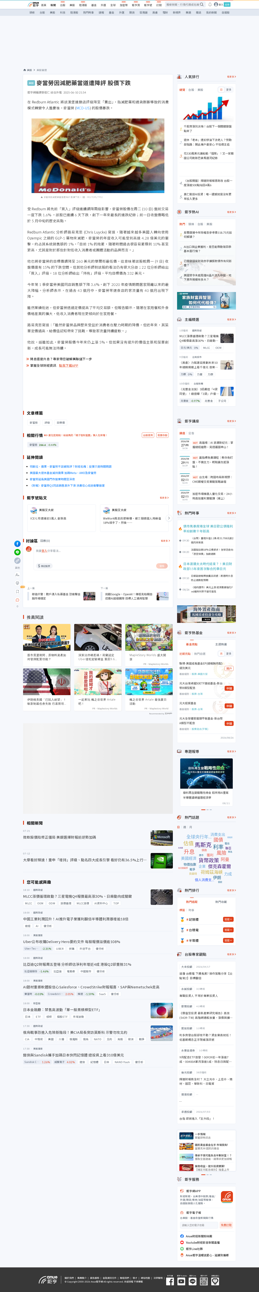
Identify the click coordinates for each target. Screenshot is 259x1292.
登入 (221, 4)
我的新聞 (211, 12)
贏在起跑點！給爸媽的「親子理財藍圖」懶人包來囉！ (78, 435)
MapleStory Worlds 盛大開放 (148, 657)
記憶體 (194, 919)
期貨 (132, 12)
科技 (62, 12)
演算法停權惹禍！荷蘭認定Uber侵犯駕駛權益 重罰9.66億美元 (97, 657)
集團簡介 (82, 1278)
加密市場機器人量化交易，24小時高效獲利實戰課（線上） (212, 496)
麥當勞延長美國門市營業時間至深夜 (52, 479)
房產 (155, 12)
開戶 (229, 668)
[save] (17, 591)
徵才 (135, 1278)
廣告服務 (94, 1278)
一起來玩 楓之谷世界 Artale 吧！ (97, 702)
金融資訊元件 (109, 1278)
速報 (101, 12)
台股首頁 (148, 435)
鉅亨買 (136, 5)
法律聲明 (158, 1278)
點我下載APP (68, 365)
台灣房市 (197, 357)
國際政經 (197, 330)
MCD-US (83, 107)
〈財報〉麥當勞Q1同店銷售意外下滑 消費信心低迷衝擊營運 (67, 485)
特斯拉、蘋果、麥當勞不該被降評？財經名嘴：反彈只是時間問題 (71, 466)
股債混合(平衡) (200, 729)
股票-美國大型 (200, 674)
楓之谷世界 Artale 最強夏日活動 (148, 702)
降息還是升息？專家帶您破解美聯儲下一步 (61, 359)
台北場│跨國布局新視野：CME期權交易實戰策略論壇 (212, 479)
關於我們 (69, 1278)
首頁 (43, 5)
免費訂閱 (226, 1225)
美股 (72, 5)
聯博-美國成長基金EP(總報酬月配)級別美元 (201, 665)
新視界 (177, 12)
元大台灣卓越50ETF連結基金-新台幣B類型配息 (201, 685)
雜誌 (198, 12)
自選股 (226, 12)
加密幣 (124, 5)
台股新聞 (198, 383)
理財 (165, 12)
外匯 (103, 5)
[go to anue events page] (210, 4)
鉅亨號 (148, 5)
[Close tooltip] (47, 600)
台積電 (194, 930)
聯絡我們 (124, 1278)
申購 (229, 688)
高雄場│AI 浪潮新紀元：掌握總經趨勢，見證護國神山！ (212, 444)
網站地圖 (145, 1278)
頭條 (32, 12)
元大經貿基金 (187, 703)
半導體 (194, 940)
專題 (188, 12)
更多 (228, 89)
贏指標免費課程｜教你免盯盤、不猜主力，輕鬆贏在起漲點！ (212, 462)
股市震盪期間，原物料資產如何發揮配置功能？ (46, 657)
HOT (195, 442)
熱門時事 (88, 12)
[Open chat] (17, 600)
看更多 (163, 497)
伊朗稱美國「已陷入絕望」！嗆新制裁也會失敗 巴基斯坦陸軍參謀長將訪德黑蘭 (46, 702)
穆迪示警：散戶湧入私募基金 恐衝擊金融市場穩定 (56, 596)
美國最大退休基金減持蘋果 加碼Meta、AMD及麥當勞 (63, 473)
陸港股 (83, 5)
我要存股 (162, 435)
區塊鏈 (143, 12)
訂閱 (159, 5)
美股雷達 (42, 70)
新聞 (53, 5)
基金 (94, 5)
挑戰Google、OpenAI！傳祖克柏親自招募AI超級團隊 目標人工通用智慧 (128, 596)
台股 (62, 5)
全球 (113, 5)
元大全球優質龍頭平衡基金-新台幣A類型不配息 (201, 720)
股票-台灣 (197, 693)
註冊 (227, 4)
